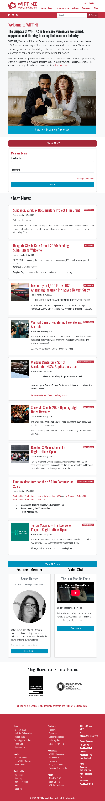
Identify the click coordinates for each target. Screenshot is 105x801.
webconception (70, 798)
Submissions (88, 210)
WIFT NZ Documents (57, 754)
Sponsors (53, 733)
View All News (52, 564)
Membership (63, 8)
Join (85, 2)
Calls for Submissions (85, 362)
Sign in (52, 184)
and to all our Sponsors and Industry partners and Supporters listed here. (52, 706)
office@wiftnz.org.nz (89, 735)
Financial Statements (58, 768)
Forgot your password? (85, 179)
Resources (86, 8)
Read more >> (61, 65)
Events (51, 8)
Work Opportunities (22, 740)
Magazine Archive (56, 764)
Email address (17, 158)
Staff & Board (54, 781)
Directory (18, 778)
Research (53, 761)
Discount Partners (56, 743)
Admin (56, 798)
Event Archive (19, 764)
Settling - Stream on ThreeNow (52, 129)
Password (15, 170)
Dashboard (18, 774)
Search (93, 15)
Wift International (56, 785)
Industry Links (55, 740)
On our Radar (88, 285)
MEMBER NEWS (88, 525)
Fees (16, 785)
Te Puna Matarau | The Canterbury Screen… (50, 395)
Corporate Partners (57, 736)
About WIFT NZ (55, 778)
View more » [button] (76, 628)
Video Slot (18, 743)
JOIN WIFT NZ (52, 143)
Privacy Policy (47, 797)
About (96, 8)
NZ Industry (54, 757)
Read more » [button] (29, 651)
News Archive (19, 747)
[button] (14, 102)
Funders (52, 729)
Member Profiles (21, 781)
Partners (75, 8)
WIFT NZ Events (20, 757)
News (43, 8)
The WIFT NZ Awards (22, 761)
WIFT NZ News (20, 729)
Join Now (18, 788)
